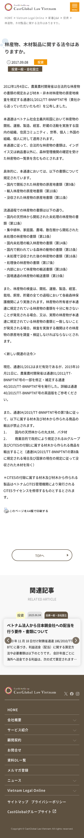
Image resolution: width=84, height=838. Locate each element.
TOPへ (39, 555)
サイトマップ (17, 801)
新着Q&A (53, 18)
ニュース (14, 780)
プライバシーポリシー (48, 801)
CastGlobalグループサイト (29, 811)
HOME (8, 18)
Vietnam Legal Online (30, 18)
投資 (66, 18)
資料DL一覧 (16, 760)
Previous (8, 640)
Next (75, 640)
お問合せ (14, 750)
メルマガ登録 (17, 770)
